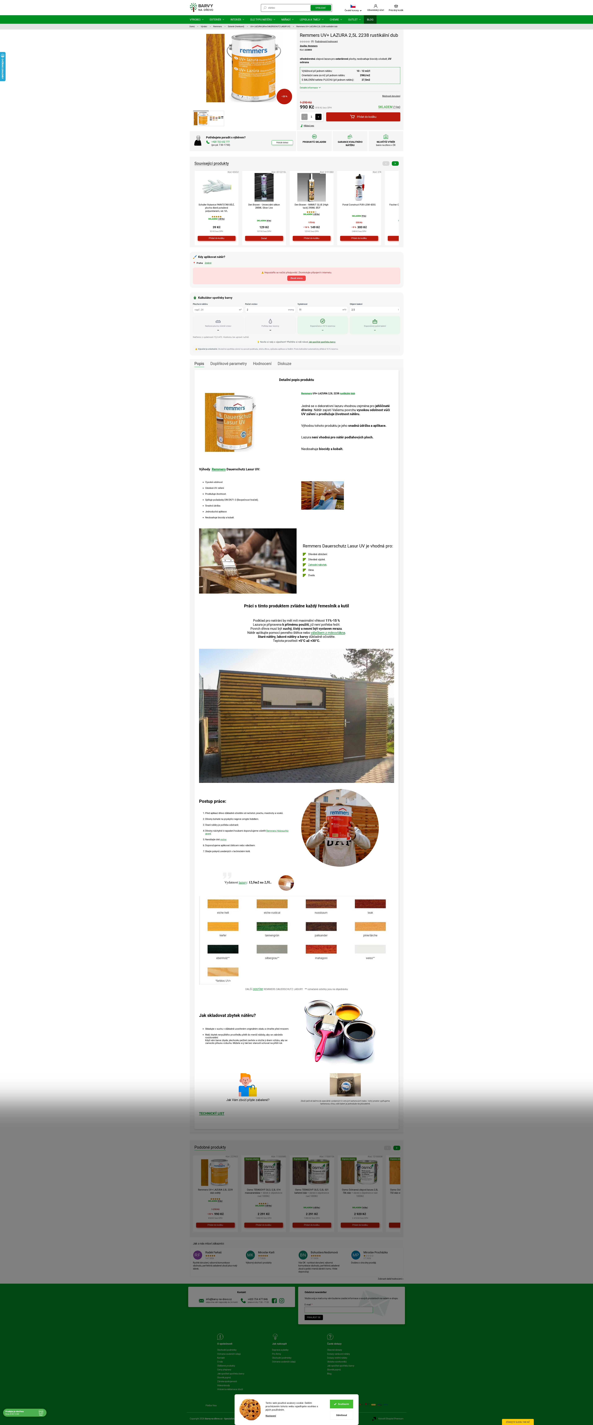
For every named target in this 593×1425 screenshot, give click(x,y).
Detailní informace (309, 87)
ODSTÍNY (258, 989)
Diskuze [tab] (284, 363)
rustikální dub (347, 393)
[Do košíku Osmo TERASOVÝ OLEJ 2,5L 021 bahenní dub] (312, 1225)
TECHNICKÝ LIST (211, 1113)
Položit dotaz (282, 142)
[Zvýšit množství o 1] (318, 117)
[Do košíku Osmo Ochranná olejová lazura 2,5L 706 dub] (360, 1225)
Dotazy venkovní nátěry (338, 1354)
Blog (329, 1373)
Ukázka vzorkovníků (337, 1361)
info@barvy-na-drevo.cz (219, 1299)
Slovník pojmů (224, 1377)
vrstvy (223, 839)
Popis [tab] (199, 363)
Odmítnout (341, 1415)
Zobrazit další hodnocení (390, 1279)
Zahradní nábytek (317, 564)
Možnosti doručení (391, 96)
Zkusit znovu (296, 278)
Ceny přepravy (224, 1369)
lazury (243, 882)
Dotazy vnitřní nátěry (337, 1358)
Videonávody (223, 1385)
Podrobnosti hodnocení (326, 41)
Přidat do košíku (366, 116)
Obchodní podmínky (227, 1350)
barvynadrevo (281, 1300)
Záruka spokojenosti (227, 1381)
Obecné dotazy (334, 1350)
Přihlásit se (314, 1317)
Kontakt (221, 1358)
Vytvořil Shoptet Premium (390, 1418)
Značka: (309, 46)
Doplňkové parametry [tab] (228, 363)
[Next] (395, 163)
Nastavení (271, 1416)
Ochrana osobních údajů (229, 1354)
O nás (220, 1361)
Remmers (306, 393)
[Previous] (385, 163)
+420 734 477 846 (258, 1299)
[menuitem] (197, 19)
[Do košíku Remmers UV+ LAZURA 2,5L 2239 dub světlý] (215, 1225)
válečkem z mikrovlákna (328, 633)
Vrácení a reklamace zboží (230, 1389)
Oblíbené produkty (226, 1365)
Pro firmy (276, 1354)
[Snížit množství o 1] (304, 117)
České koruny (352, 10)
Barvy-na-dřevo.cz (274, 1300)
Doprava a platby (280, 1350)
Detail (264, 238)
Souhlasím (343, 1404)
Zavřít (316, 125)
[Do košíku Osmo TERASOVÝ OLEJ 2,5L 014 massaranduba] (263, 1225)
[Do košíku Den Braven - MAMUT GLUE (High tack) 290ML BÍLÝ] (312, 238)
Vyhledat (320, 8)
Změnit (208, 263)
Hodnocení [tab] (262, 363)
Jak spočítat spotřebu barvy (322, 342)
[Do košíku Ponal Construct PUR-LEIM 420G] (359, 238)
